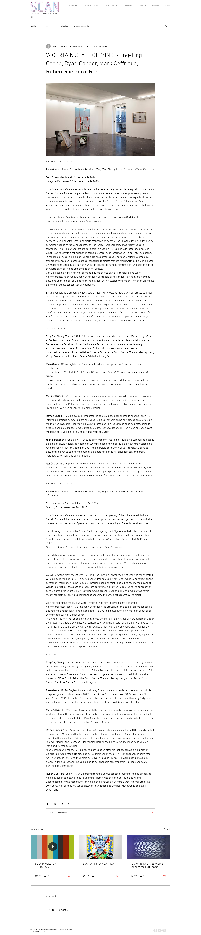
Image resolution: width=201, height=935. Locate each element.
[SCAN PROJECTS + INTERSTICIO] (52, 847)
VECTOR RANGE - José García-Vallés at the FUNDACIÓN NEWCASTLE (147, 865)
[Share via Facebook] (47, 803)
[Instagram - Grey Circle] (164, 930)
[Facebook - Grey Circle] (155, 930)
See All (167, 829)
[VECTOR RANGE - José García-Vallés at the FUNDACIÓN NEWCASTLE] (148, 847)
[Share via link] (69, 803)
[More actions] (153, 46)
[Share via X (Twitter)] (54, 803)
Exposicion (49, 26)
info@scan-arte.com (38, 931)
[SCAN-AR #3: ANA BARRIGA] (100, 847)
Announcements (81, 26)
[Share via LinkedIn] (61, 803)
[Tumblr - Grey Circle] (160, 930)
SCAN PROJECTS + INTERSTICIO (45, 865)
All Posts (35, 26)
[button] (166, 26)
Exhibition (64, 26)
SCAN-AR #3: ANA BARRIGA (98, 863)
